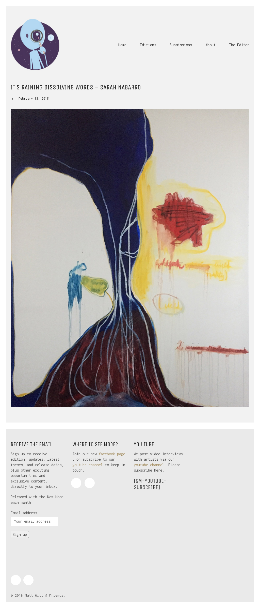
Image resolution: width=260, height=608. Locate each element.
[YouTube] (90, 483)
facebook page (112, 454)
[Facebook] (76, 483)
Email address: (25, 513)
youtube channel (87, 465)
